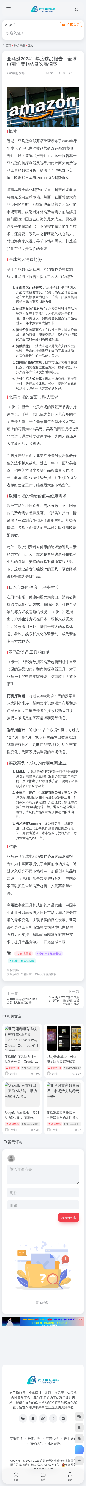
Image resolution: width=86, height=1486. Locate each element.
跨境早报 (19, 45)
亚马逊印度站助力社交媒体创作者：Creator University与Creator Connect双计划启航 (21, 1063)
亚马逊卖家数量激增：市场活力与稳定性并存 (63, 1115)
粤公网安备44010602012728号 (52, 1467)
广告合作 (52, 1438)
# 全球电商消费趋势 (49, 953)
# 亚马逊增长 (71, 1124)
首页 (8, 45)
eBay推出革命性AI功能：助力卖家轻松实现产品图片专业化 (63, 1061)
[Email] (63, 1418)
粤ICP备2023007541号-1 (46, 1464)
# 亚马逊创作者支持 (33, 1067)
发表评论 (68, 1217)
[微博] (43, 1418)
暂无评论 (15, 1141)
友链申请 (16, 1438)
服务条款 (54, 1443)
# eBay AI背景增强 (74, 1067)
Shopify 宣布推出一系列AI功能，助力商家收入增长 (22, 1117)
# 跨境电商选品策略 (22, 961)
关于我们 (70, 1438)
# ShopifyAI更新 (31, 1124)
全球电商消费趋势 (32, 148)
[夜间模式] (79, 1460)
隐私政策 (36, 1443)
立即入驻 (73, 24)
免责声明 (34, 1438)
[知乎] (53, 1418)
